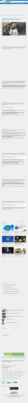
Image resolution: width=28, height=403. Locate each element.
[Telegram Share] (24, 221)
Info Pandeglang (23, 372)
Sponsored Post (4, 378)
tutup (2, 393)
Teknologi (12, 378)
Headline (20, 372)
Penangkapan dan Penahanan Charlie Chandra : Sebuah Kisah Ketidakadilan (19, 243)
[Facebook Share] (19, 221)
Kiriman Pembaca (11, 375)
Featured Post (12, 372)
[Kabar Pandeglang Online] (6, 1)
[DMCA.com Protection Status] (14, 382)
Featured (5, 15)
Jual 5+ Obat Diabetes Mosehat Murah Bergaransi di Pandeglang (11, 291)
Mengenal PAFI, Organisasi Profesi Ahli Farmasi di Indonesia (7, 243)
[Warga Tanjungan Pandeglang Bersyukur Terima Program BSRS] (3, 314)
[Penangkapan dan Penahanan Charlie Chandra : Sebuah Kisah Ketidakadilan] (20, 239)
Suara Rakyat (8, 378)
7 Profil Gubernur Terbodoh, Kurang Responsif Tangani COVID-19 (7, 254)
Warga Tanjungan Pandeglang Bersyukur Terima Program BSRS (13, 313)
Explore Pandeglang (4, 372)
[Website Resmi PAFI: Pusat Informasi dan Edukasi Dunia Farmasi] (20, 228)
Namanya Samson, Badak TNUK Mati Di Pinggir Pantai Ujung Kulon (11, 293)
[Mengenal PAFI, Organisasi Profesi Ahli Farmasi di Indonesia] (8, 239)
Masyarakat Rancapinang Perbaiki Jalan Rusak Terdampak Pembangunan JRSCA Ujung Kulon (15, 316)
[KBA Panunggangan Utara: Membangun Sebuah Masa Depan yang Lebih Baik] (20, 250)
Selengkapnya (13, 295)
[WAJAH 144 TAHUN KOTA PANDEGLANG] (3, 320)
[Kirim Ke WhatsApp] (25, 221)
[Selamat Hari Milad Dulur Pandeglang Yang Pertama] (3, 323)
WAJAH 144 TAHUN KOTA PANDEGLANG (10, 319)
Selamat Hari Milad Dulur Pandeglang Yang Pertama (12, 322)
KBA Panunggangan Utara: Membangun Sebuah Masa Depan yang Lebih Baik (19, 254)
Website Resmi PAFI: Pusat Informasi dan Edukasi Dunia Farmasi (20, 232)
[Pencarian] (25, 1)
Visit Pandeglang (16, 378)
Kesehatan (3, 375)
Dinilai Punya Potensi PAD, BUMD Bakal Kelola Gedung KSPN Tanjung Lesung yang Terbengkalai (15, 310)
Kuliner (18, 375)
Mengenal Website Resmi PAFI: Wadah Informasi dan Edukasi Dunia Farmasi (7, 232)
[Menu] (2, 1)
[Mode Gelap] (24, 1)
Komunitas (15, 375)
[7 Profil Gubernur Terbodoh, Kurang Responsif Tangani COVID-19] (8, 250)
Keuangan (7, 375)
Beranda (3, 15)
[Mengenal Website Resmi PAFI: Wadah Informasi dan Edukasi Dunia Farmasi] (8, 228)
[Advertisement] (14, 9)
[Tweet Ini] (21, 221)
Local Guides (21, 375)
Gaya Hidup (16, 372)
